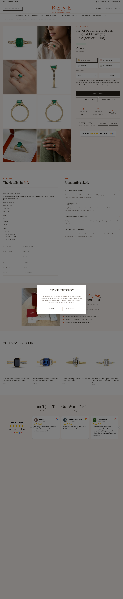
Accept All (53, 308)
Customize (70, 308)
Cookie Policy (51, 300)
